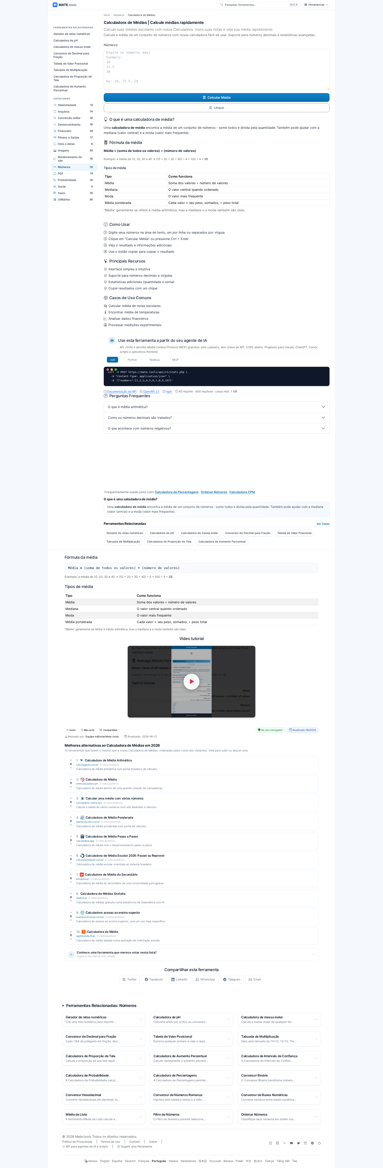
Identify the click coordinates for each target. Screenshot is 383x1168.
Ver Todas (323, 523)
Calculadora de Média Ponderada (109, 817)
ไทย (294, 1161)
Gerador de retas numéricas (71, 33)
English (105, 1161)
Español (117, 1161)
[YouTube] (291, 1143)
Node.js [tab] (155, 359)
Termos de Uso (110, 1141)
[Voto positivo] (71, 760)
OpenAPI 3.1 (151, 391)
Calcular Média (218, 97)
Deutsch (130, 1161)
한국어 (258, 1161)
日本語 (202, 1161)
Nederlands (188, 1161)
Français (143, 1161)
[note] (305, 1143)
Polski (239, 1161)
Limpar (219, 108)
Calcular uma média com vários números (114, 798)
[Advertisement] (217, 462)
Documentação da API (121, 391)
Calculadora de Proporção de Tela (72, 78)
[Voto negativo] (71, 768)
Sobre (153, 1141)
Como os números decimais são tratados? (140, 418)
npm (169, 391)
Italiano (173, 1161)
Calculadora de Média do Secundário (111, 874)
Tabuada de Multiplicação (70, 70)
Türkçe (269, 1161)
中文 (248, 1161)
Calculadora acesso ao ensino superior (113, 912)
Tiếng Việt (283, 1161)
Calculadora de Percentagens (176, 492)
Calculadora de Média (101, 779)
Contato (134, 1141)
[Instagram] (277, 1143)
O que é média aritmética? (128, 407)
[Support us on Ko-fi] (319, 1143)
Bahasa (228, 1161)
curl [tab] (112, 359)
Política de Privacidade (77, 1141)
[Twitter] (298, 1143)
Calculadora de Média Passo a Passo (112, 836)
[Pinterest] (312, 1143)
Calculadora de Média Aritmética (108, 760)
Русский (215, 1161)
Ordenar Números (214, 492)
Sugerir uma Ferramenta (136, 1146)
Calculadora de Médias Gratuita (102, 894)
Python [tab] (132, 359)
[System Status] (284, 1143)
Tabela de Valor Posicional (70, 63)
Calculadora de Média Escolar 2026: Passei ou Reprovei (125, 855)
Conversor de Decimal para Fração (71, 55)
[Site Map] (270, 1143)
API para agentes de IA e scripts (86, 1146)
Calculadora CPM (242, 492)
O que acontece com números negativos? (139, 428)
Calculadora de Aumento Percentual (69, 88)
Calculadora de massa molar (72, 46)
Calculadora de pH (65, 40)
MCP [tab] (175, 359)
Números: (111, 45)
